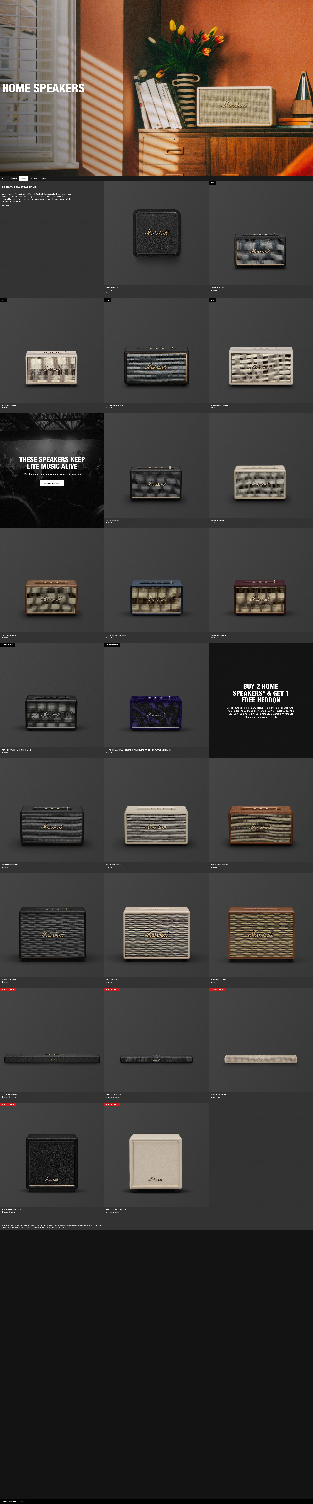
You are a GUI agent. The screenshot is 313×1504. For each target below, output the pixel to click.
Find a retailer (290, 5)
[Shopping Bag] (303, 11)
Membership (278, 5)
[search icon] (295, 11)
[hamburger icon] (307, 11)
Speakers (13, 1501)
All (3, 178)
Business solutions (264, 5)
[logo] (10, 10)
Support (288, 11)
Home (23, 178)
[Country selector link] (307, 5)
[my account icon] (299, 11)
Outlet (301, 5)
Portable (13, 178)
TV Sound (34, 178)
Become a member (52, 483)
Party (44, 178)
